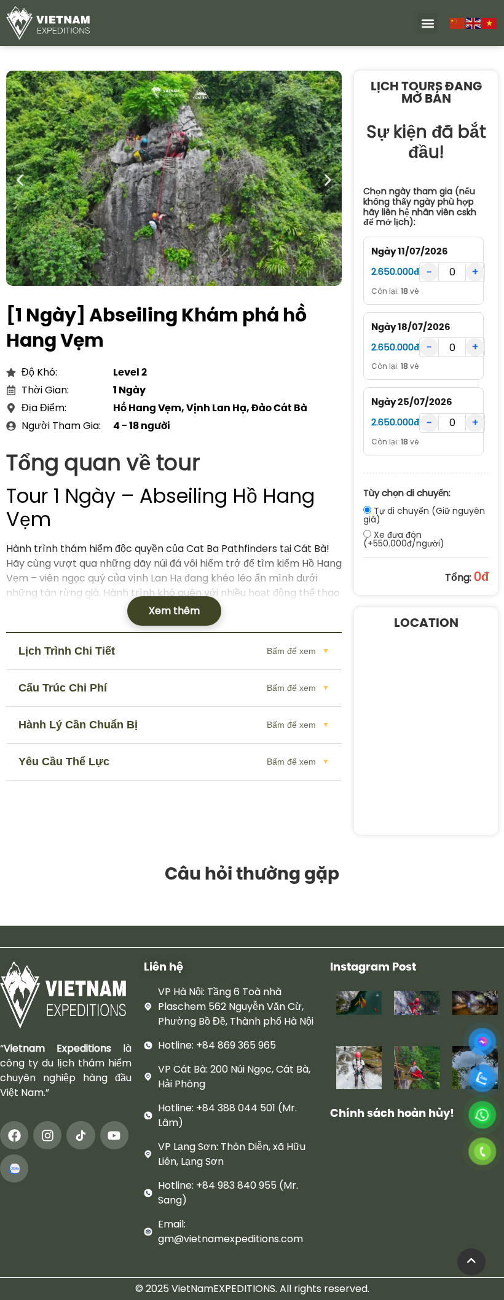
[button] (427, 23)
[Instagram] (47, 1135)
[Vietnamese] (490, 22)
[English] (474, 22)
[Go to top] (471, 1261)
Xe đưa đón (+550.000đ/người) (403, 539)
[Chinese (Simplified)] (458, 22)
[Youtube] (114, 1135)
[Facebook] (14, 1135)
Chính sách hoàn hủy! (392, 1113)
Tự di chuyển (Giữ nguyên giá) (424, 515)
